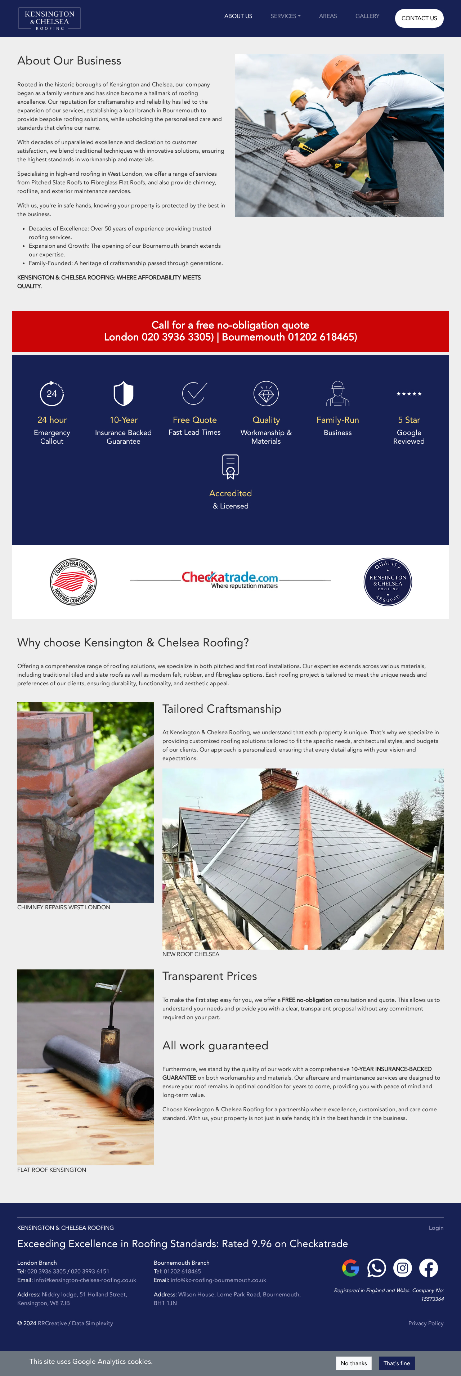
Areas (328, 16)
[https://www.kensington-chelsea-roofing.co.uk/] (49, 18)
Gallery (367, 16)
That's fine (397, 1363)
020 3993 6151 (90, 1272)
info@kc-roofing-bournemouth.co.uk (218, 1280)
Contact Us (419, 18)
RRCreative (52, 1323)
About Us (238, 16)
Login (436, 1228)
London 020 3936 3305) (159, 337)
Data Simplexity (92, 1323)
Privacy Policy (426, 1323)
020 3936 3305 (46, 1272)
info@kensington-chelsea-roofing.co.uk (85, 1280)
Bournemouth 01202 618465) (289, 337)
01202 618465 (182, 1272)
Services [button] (283, 16)
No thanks (354, 1363)
